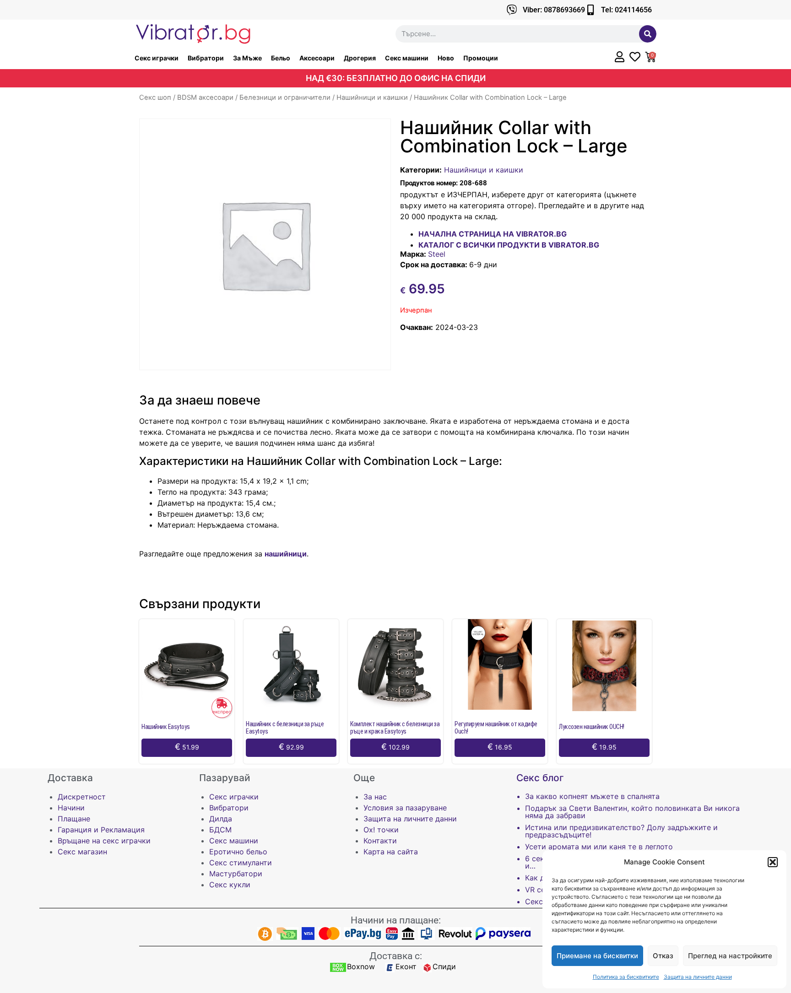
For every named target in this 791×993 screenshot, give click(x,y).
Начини (71, 807)
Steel (436, 254)
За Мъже (247, 58)
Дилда (220, 818)
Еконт (406, 966)
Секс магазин (82, 851)
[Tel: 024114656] (590, 10)
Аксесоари (317, 58)
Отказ (663, 955)
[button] (772, 862)
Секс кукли (229, 884)
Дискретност (82, 796)
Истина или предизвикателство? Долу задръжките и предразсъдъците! (621, 831)
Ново (446, 58)
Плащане (74, 818)
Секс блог (540, 777)
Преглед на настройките (730, 955)
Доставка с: (395, 955)
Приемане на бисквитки (597, 955)
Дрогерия (360, 58)
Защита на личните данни (698, 976)
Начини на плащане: (396, 920)
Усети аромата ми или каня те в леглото (599, 846)
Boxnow (361, 966)
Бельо (280, 58)
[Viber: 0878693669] (512, 10)
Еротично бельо (238, 851)
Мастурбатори (235, 873)
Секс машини (406, 58)
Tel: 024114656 (626, 9)
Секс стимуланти (240, 862)
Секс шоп (155, 97)
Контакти (380, 840)
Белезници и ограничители (284, 97)
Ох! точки (381, 829)
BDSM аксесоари (205, 97)
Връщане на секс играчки (104, 840)
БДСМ (220, 829)
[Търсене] (647, 34)
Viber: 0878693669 (554, 9)
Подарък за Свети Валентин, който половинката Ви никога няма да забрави (632, 811)
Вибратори (206, 58)
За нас (375, 796)
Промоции (480, 58)
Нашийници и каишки (372, 97)
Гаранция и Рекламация (101, 829)
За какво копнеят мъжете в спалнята (592, 796)
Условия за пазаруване (405, 807)
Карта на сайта (390, 851)
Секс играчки (157, 58)
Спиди (444, 966)
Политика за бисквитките (626, 976)
